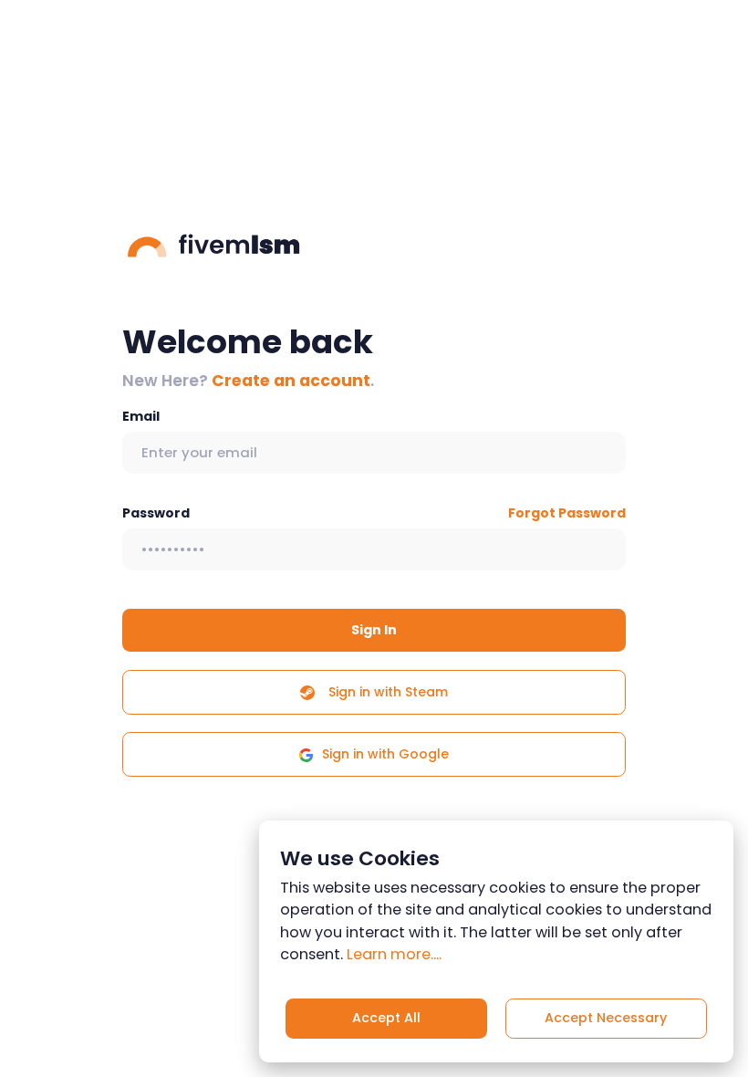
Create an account (291, 381)
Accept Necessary (606, 1018)
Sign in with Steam (386, 692)
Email (141, 416)
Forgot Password (567, 513)
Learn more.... (394, 954)
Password (156, 513)
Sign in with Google (385, 754)
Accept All (386, 1018)
